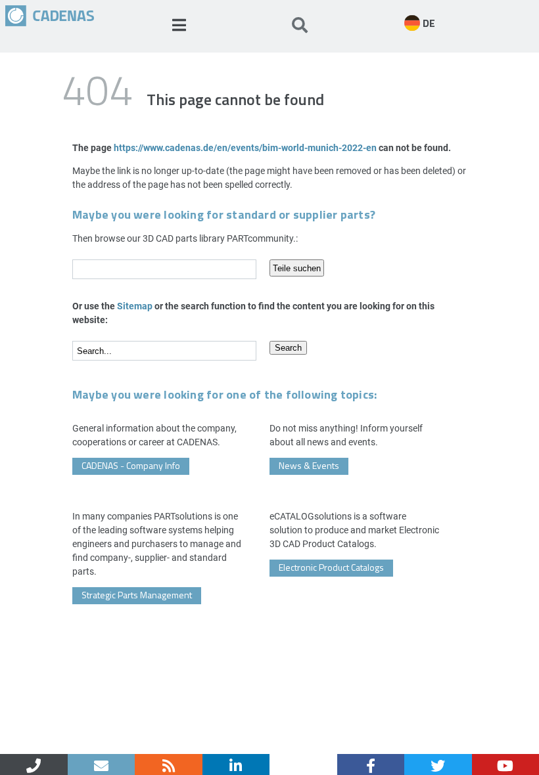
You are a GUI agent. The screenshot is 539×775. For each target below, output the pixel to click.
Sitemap (134, 305)
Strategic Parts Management (137, 594)
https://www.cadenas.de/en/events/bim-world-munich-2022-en (245, 147)
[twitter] (438, 764)
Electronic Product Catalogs (331, 567)
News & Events (309, 465)
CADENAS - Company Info (131, 465)
